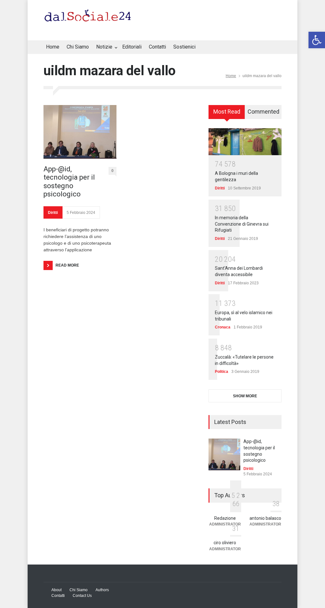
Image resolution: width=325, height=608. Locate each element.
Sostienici (184, 47)
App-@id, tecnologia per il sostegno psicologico (69, 181)
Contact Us (82, 595)
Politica (221, 371)
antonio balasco (265, 518)
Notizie (104, 47)
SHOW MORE (245, 396)
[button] (316, 40)
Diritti (53, 212)
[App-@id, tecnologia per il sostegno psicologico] (79, 132)
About (56, 590)
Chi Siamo (78, 47)
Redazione (225, 518)
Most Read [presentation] (226, 111)
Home (52, 47)
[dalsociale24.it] (89, 18)
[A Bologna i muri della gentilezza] (245, 141)
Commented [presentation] (263, 111)
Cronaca (222, 327)
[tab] (227, 114)
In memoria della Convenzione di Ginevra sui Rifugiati (242, 224)
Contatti (157, 47)
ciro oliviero (225, 542)
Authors (102, 590)
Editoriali (132, 47)
